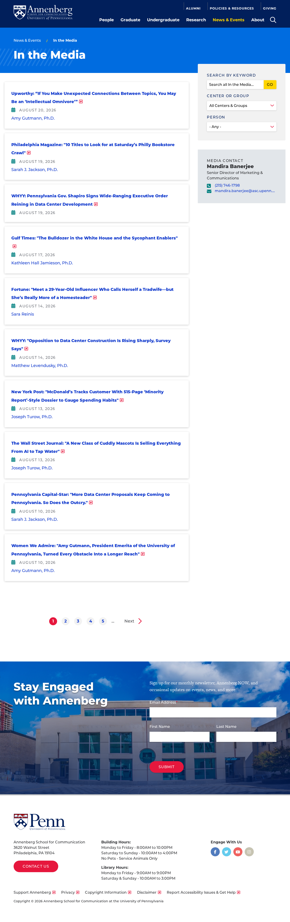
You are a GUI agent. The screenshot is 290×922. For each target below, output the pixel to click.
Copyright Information (106, 892)
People (106, 19)
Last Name (226, 726)
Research (196, 19)
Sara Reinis (22, 314)
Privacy (68, 892)
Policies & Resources (232, 8)
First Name (160, 726)
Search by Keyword (231, 75)
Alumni (193, 8)
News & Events (228, 19)
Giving (269, 8)
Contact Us (36, 866)
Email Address (163, 702)
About (257, 19)
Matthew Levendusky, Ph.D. (39, 365)
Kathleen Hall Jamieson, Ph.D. (42, 263)
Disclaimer (147, 892)
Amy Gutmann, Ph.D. (33, 118)
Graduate (130, 19)
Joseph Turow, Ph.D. (32, 416)
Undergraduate (163, 19)
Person (216, 117)
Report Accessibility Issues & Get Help (201, 892)
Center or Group (228, 96)
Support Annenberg (32, 892)
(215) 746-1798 (227, 185)
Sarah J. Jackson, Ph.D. (34, 169)
